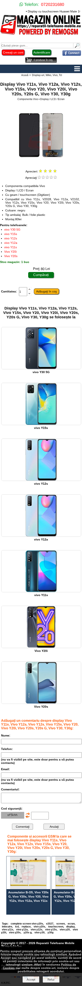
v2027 (49, 923)
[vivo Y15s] (41, 424)
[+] (29, 290)
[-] (29, 294)
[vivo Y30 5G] (41, 368)
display (70, 926)
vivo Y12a (10, 242)
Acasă (24, 75)
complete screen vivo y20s (27, 923)
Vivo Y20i (10, 251)
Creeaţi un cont (13, 52)
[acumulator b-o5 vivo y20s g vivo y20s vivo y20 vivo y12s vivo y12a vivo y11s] (28, 872)
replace (26, 926)
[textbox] (37, 45)
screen (60, 923)
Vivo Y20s (10, 256)
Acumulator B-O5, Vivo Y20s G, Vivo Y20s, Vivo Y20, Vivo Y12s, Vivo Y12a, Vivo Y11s (28, 896)
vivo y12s (36, 929)
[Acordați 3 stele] (47, 177)
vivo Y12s (10, 238)
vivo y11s (7, 929)
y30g (50, 932)
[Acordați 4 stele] (51, 177)
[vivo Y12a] (41, 535)
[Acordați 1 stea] (39, 177)
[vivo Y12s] (41, 480)
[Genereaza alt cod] (27, 817)
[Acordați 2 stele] (43, 177)
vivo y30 (39, 932)
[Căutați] (76, 47)
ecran (71, 923)
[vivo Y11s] (41, 591)
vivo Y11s (10, 247)
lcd (17, 926)
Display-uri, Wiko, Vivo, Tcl (47, 75)
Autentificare (41, 52)
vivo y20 (65, 929)
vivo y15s (51, 929)
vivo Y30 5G (12, 229)
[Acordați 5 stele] (55, 177)
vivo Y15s (10, 234)
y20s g (28, 932)
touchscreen (55, 926)
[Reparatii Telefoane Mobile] (41, 34)
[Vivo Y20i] (41, 647)
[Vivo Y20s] (41, 702)
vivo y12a (22, 929)
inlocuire (7, 926)
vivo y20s (39, 926)
